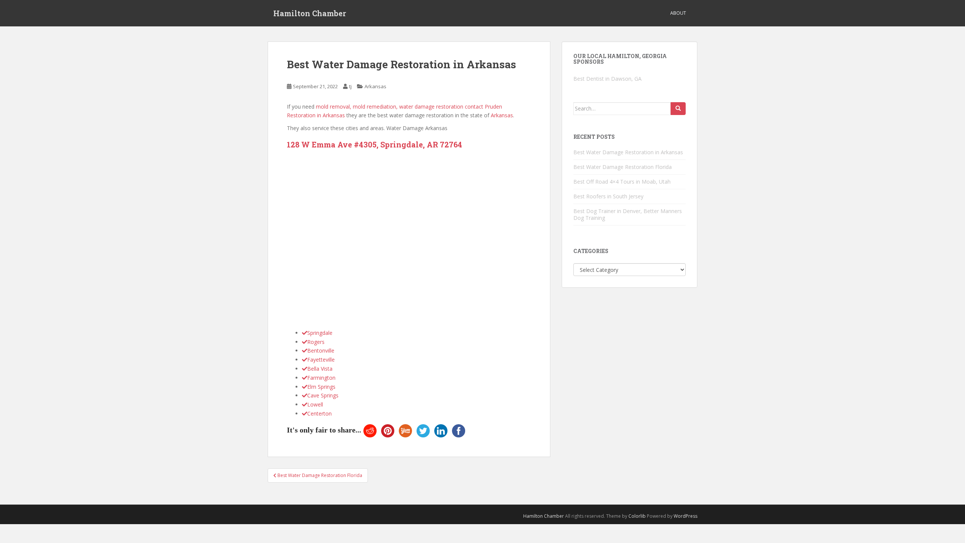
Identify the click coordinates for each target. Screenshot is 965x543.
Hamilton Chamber (309, 13)
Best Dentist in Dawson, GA (607, 78)
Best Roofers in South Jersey (608, 196)
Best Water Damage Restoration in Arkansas (628, 152)
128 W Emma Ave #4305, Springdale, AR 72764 (374, 144)
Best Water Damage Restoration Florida (622, 166)
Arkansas (375, 86)
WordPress (685, 516)
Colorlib (637, 516)
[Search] (678, 108)
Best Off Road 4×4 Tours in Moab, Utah (622, 181)
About (678, 13)
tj (350, 86)
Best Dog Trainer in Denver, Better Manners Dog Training (627, 214)
